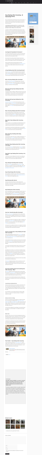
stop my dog (20, 234)
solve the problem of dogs (11, 83)
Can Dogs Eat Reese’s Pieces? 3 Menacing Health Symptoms (12, 430)
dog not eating (10, 164)
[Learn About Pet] (6, 1)
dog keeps (7, 271)
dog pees (11, 253)
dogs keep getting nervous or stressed (12, 236)
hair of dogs (12, 137)
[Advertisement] (21, 8)
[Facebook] (30, 22)
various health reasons (18, 342)
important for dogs (22, 63)
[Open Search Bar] (36, 3)
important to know (13, 272)
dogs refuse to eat (20, 164)
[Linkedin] (31, 22)
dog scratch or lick (11, 220)
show (9, 354)
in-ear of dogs (11, 105)
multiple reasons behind (12, 81)
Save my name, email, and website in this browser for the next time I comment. (14, 451)
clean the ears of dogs (16, 193)
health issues (14, 114)
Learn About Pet (10, 0)
